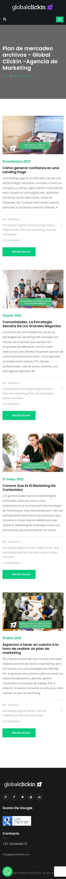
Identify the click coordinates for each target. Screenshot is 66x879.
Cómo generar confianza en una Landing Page (31, 170)
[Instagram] (6, 797)
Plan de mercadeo (23, 76)
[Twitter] (22, 797)
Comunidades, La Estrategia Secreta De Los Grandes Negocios (32, 324)
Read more (21, 252)
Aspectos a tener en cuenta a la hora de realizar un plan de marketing (30, 648)
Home (6, 76)
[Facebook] (14, 797)
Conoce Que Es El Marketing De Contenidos (29, 487)
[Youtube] (31, 797)
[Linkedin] (39, 797)
